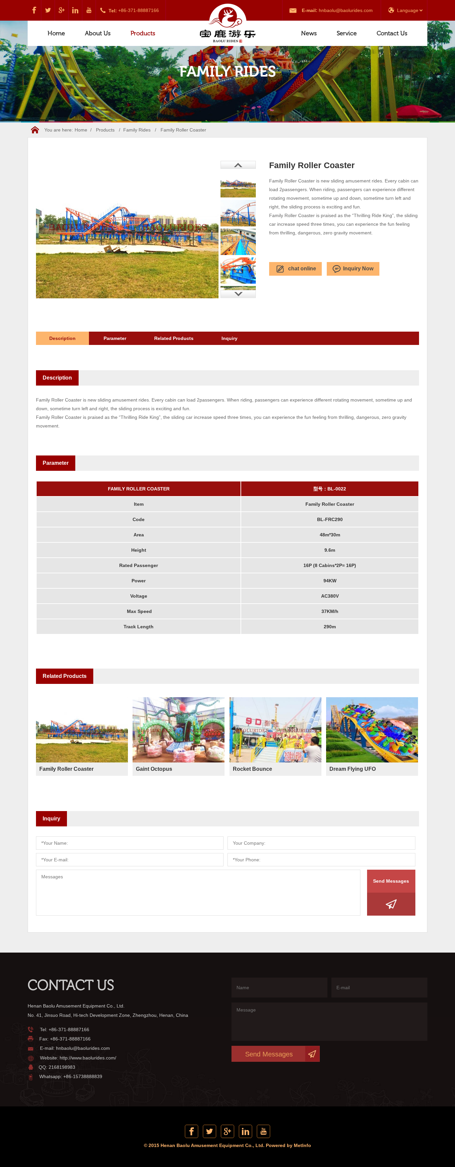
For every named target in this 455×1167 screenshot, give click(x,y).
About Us (98, 33)
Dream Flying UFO (352, 769)
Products (143, 33)
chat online (302, 268)
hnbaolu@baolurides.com (346, 10)
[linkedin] (75, 10)
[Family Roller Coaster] (82, 731)
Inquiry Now (358, 268)
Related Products (174, 338)
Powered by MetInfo (288, 1145)
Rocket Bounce (252, 769)
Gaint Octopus (154, 769)
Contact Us (392, 33)
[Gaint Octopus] (179, 731)
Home (56, 33)
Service (347, 33)
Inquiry (229, 338)
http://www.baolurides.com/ (88, 1057)
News (309, 33)
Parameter (115, 338)
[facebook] (34, 10)
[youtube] (89, 10)
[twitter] (48, 10)
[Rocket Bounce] (275, 731)
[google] (62, 10)
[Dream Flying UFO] (372, 731)
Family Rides (137, 130)
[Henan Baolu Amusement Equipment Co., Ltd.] (227, 23)
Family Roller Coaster (66, 769)
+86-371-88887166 (138, 10)
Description (62, 338)
